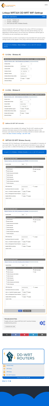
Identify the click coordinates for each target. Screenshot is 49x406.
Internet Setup (10, 365)
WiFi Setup (9, 368)
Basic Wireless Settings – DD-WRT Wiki (19, 133)
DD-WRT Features (11, 375)
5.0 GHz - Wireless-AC (13, 20)
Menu (46, 4)
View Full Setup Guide (23, 377)
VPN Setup (9, 371)
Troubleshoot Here (9, 326)
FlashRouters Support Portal (9, 5)
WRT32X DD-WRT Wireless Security (17, 23)
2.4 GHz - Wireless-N (12, 21)
